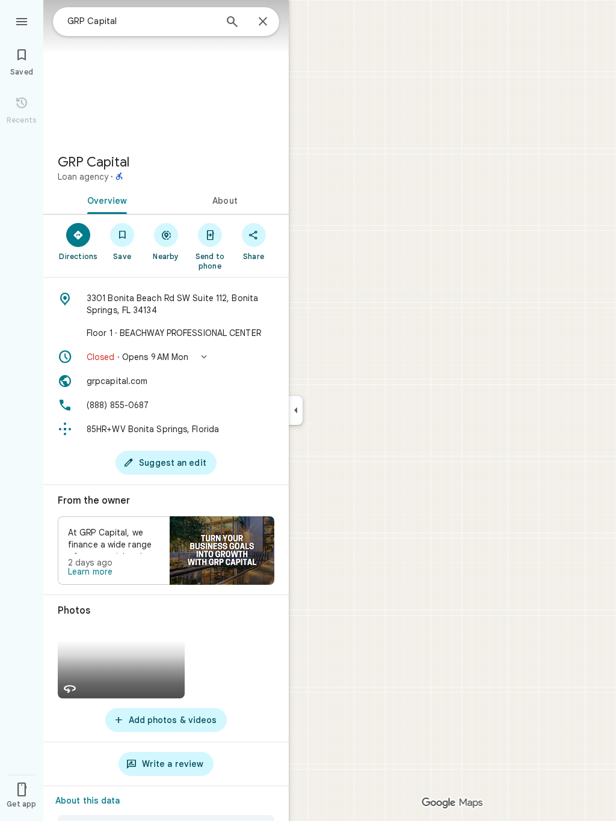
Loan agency (83, 176)
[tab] (105, 199)
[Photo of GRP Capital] (166, 72)
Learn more (90, 571)
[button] (166, 357)
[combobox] (141, 21)
